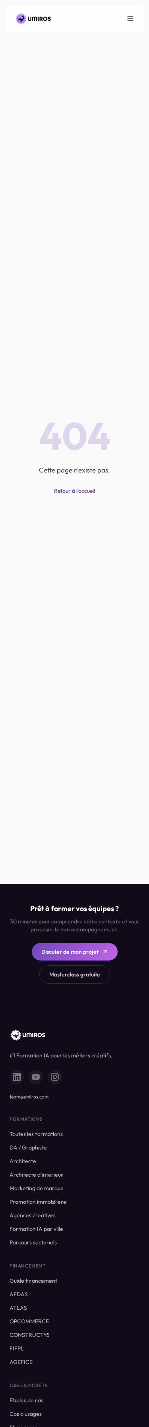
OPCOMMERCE (29, 1321)
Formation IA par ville (36, 1228)
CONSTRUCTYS (30, 1334)
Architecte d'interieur (36, 1174)
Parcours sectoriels (33, 1242)
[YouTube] (36, 1077)
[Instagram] (55, 1077)
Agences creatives (33, 1215)
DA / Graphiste (28, 1147)
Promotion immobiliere (38, 1201)
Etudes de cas (26, 1400)
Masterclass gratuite (74, 974)
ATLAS (18, 1307)
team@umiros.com (29, 1097)
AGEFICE (21, 1362)
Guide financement (33, 1280)
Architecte (23, 1161)
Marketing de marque (37, 1188)
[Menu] (130, 19)
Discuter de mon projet (70, 951)
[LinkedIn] (17, 1077)
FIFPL (17, 1348)
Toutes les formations (36, 1134)
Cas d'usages (26, 1413)
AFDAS (19, 1294)
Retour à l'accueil (74, 490)
